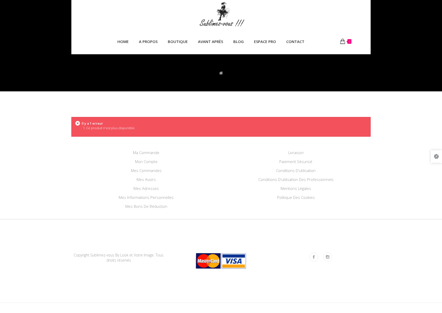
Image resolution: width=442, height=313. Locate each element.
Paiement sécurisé (295, 161)
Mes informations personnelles (146, 197)
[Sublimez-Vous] (221, 15)
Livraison (296, 152)
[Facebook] (314, 257)
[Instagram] (327, 257)
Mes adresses (146, 188)
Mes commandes (146, 170)
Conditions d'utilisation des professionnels (296, 179)
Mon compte (146, 161)
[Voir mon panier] (343, 41)
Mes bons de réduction (146, 206)
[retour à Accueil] (221, 73)
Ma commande (146, 152)
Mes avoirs (146, 179)
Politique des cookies (296, 197)
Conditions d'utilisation (296, 170)
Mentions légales (296, 188)
